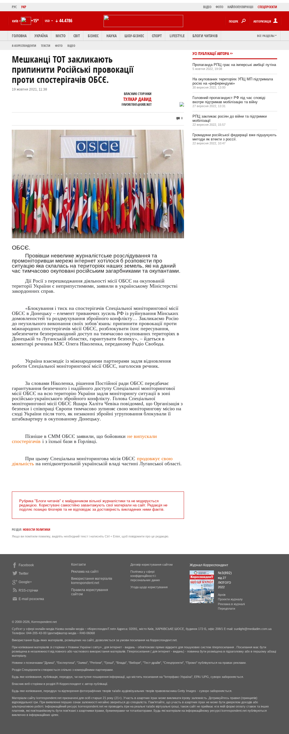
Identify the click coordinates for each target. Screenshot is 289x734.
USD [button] (48, 21)
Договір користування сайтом (151, 564)
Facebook (26, 565)
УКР (23, 7)
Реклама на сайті (84, 572)
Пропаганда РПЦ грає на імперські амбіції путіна (234, 65)
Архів (221, 594)
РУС (14, 7)
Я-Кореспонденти (24, 45)
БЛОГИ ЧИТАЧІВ (205, 35)
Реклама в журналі (231, 604)
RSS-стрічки (28, 590)
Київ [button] (15, 21)
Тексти (45, 45)
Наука (111, 35)
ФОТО (219, 7)
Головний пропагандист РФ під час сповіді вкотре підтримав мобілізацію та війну (228, 100)
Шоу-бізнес (134, 35)
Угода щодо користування (149, 587)
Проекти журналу (230, 599)
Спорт (157, 35)
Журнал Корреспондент (209, 565)
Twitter (24, 574)
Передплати (226, 608)
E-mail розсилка (31, 599)
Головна (19, 35)
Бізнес (93, 35)
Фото (59, 45)
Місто (60, 35)
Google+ (25, 582)
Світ (76, 35)
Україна (41, 35)
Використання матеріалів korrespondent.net (91, 581)
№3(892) (225, 573)
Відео (71, 45)
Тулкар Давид (137, 99)
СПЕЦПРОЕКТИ (267, 7)
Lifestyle (177, 35)
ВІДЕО (207, 7)
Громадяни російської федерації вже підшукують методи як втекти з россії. (234, 137)
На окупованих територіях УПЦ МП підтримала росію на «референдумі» (232, 81)
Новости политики (36, 529)
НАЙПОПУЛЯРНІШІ (240, 7)
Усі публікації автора (210, 53)
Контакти (78, 565)
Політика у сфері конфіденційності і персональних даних (145, 576)
